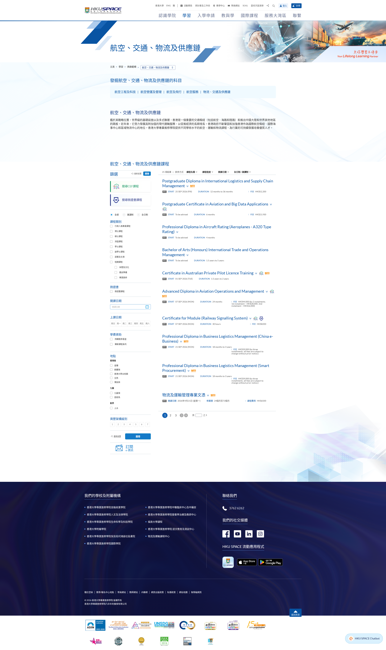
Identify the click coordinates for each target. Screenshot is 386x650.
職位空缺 (88, 592)
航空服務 (192, 92)
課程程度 (206, 172)
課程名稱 (191, 172)
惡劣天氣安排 (257, 5)
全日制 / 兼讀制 (241, 172)
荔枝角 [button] (117, 397)
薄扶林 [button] (117, 382)
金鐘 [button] (116, 365)
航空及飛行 (174, 92)
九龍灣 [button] (117, 393)
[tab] (130, 365)
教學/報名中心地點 (105, 592)
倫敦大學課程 (155, 521)
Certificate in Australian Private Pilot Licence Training (207, 273)
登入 (285, 6)
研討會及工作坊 (202, 5)
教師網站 (133, 592)
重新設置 (137, 174)
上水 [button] (116, 408)
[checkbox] (111, 226)
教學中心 (220, 5)
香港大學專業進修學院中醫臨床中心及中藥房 (172, 507)
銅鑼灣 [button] (117, 370)
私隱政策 (171, 592)
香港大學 (159, 5)
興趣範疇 (131, 66)
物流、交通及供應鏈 (216, 92)
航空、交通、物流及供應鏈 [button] (155, 67)
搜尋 (147, 173)
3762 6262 (236, 508)
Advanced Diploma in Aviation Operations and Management (213, 291)
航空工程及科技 (125, 92)
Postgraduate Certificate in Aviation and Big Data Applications (215, 204)
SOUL (245, 5)
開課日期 (222, 172)
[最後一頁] (186, 415)
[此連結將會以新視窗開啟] (247, 562)
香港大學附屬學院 (96, 529)
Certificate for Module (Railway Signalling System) (205, 318)
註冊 (298, 5)
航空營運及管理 (151, 92)
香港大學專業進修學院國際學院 (104, 543)
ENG (168, 5)
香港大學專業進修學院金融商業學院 (106, 507)
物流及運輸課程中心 (159, 536)
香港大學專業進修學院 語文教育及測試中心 (171, 529)
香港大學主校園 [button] (121, 374)
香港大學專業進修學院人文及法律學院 (107, 514)
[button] (273, 5)
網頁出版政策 (157, 592)
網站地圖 (183, 592)
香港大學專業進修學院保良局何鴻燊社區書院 (111, 536)
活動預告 (187, 5)
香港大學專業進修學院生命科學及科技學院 (110, 521)
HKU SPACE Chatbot (367, 638)
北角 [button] (116, 378)
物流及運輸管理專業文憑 (183, 395)
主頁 (112, 66)
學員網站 (235, 5)
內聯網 (144, 592)
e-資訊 (129, 448)
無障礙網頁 (196, 592)
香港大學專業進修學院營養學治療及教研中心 (172, 514)
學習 (121, 66)
